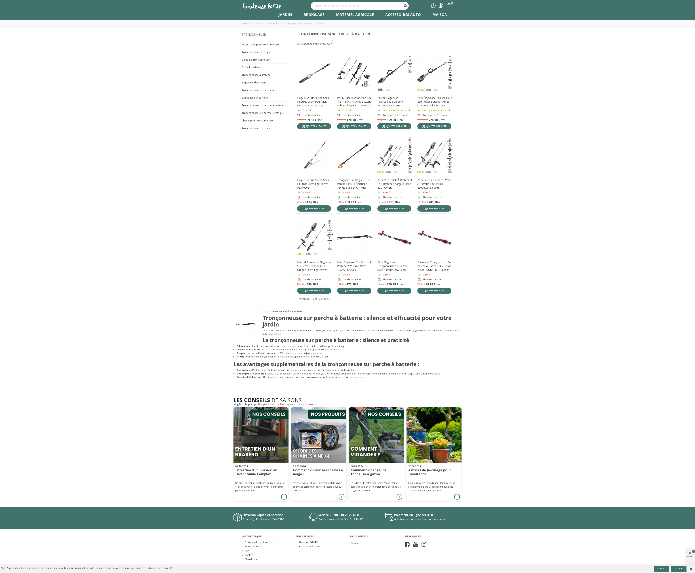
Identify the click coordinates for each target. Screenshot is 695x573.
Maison (440, 14)
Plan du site (251, 559)
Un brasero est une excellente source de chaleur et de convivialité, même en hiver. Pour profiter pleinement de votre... (260, 486)
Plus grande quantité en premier (314, 43)
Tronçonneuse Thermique (257, 128)
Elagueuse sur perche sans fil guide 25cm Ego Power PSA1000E (313, 183)
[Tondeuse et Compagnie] (266, 5)
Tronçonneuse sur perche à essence (263, 90)
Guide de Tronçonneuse (256, 59)
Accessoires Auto (403, 14)
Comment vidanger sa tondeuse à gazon (369, 472)
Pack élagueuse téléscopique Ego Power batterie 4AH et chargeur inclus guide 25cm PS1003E (434, 102)
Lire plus (661, 568)
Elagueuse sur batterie (255, 97)
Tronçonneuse (254, 35)
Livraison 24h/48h (309, 542)
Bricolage (314, 14)
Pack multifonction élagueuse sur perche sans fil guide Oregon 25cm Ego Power (314, 265)
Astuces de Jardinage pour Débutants (429, 472)
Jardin (285, 14)
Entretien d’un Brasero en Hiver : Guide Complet (256, 472)
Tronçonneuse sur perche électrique (263, 113)
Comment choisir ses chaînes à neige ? (318, 472)
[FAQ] (433, 5)
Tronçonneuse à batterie (256, 75)
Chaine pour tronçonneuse (257, 120)
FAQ (355, 543)
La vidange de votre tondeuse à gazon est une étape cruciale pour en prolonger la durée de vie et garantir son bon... (376, 486)
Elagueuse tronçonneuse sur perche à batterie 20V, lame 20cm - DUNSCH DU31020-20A (434, 266)
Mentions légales (254, 546)
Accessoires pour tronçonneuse (260, 44)
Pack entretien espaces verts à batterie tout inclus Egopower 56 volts (434, 183)
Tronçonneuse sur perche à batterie (263, 105)
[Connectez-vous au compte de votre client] (441, 5)
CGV (247, 550)
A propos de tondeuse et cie (260, 542)
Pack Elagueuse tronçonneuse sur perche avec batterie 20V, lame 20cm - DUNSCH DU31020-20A (393, 266)
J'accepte (678, 568)
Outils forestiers (251, 67)
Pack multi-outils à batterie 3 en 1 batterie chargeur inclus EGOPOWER (394, 183)
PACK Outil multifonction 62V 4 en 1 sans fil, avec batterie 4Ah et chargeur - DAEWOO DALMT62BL (354, 102)
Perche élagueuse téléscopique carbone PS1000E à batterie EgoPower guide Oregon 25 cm (393, 102)
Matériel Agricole (355, 14)
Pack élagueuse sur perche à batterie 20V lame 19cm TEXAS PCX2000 (354, 265)
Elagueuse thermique (254, 82)
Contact (249, 555)
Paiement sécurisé (309, 546)
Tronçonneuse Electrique (256, 52)
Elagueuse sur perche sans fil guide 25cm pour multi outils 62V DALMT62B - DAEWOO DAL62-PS (313, 102)
